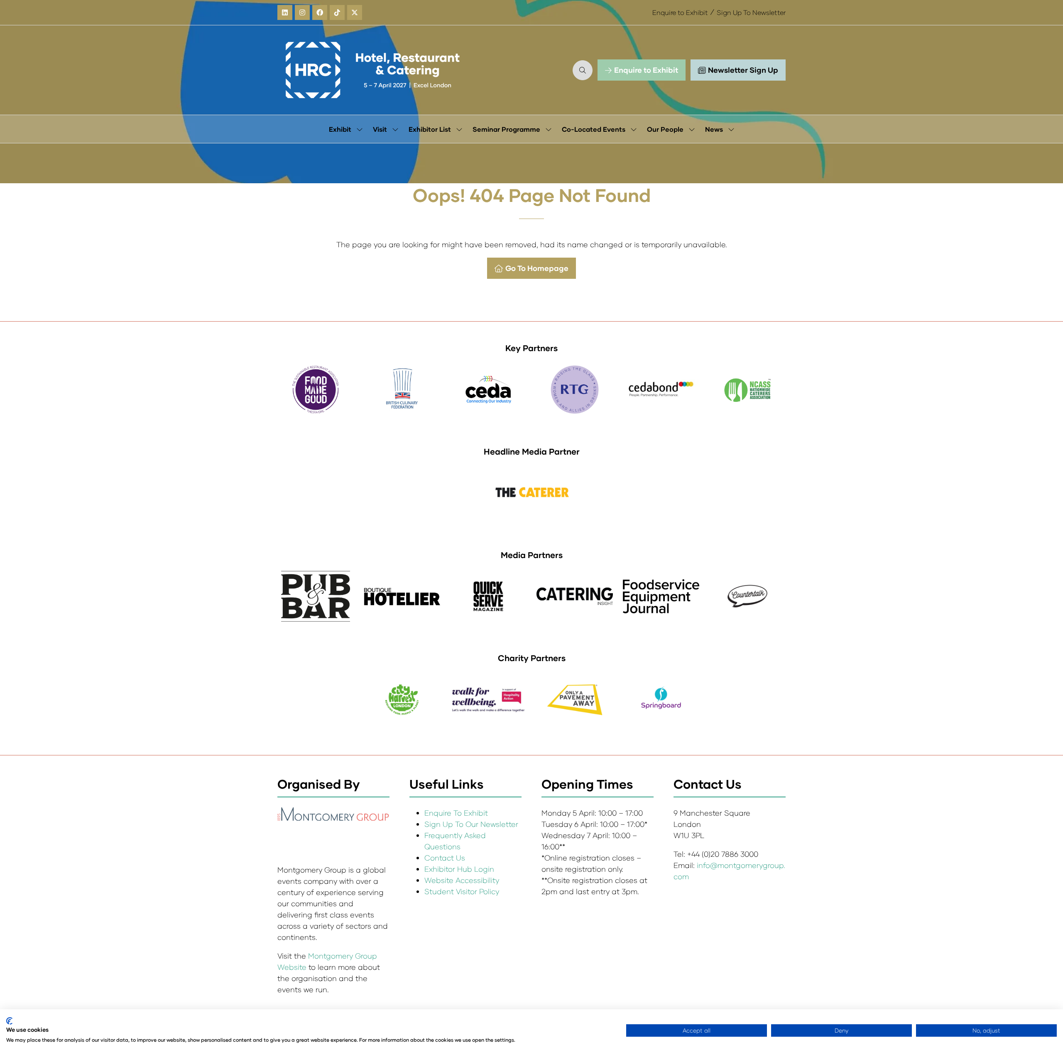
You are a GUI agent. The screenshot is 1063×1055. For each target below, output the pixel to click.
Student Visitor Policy (462, 891)
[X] (354, 12)
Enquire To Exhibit (456, 812)
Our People (665, 129)
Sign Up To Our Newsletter (471, 824)
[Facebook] (319, 12)
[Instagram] (302, 12)
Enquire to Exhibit (680, 12)
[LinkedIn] (284, 12)
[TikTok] (337, 12)
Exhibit (340, 129)
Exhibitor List (430, 129)
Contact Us (444, 857)
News (714, 129)
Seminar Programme (506, 129)
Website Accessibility (461, 880)
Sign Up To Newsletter (751, 12)
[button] (583, 70)
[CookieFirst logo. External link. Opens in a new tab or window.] (9, 1021)
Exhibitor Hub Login (459, 868)
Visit (380, 129)
